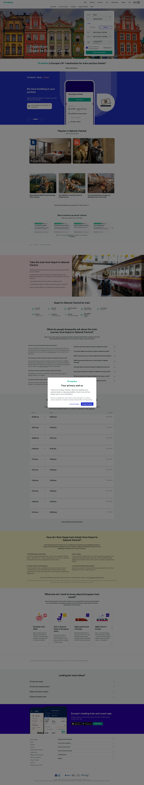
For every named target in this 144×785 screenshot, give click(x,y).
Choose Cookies (74, 404)
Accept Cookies (87, 404)
